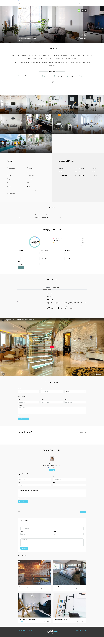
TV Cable (30, 179)
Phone (42, 399)
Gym (9, 179)
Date (42, 388)
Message (20, 405)
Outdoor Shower (12, 193)
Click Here (31, 438)
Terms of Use (35, 415)
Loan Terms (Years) (22, 255)
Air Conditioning (12, 168)
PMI (19, 261)
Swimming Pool (31, 175)
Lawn (10, 186)
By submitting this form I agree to (29, 415)
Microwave (11, 190)
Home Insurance (68, 255)
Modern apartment (58, 587)
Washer (30, 182)
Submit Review (24, 548)
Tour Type (20, 388)
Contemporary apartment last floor (28, 587)
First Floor (47, 287)
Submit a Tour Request (23, 418)
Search (75, 3)
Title (21, 531)
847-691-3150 (83, 3)
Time (66, 388)
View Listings (52, 470)
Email (66, 399)
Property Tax (44, 255)
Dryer (10, 175)
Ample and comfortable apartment (27, 619)
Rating (54, 531)
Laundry (10, 182)
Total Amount (21, 250)
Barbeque (11, 171)
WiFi (29, 186)
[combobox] (28, 391)
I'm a (54, 482)
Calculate (21, 267)
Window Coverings (32, 190)
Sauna (29, 171)
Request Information (23, 501)
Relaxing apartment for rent (61, 619)
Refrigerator (31, 168)
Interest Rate (67, 250)
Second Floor (56, 287)
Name (19, 399)
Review (22, 537)
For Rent (48, 562)
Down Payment (44, 250)
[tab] (79, 10)
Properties (69, 3)
